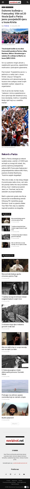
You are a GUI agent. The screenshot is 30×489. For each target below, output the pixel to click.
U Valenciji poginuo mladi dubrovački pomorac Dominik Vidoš (13, 372)
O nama (8, 480)
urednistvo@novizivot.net (20, 463)
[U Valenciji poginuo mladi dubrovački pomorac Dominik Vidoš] (15, 361)
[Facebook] (6, 474)
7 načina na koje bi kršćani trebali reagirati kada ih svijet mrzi (19, 228)
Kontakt (20, 480)
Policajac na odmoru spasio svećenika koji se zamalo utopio (14, 396)
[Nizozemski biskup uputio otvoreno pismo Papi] (6, 220)
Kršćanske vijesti (9, 7)
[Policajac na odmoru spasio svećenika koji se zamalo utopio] (15, 386)
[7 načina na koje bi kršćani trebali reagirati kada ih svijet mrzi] (6, 228)
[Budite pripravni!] (15, 409)
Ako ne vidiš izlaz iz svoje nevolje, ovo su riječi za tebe (14, 348)
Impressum (14, 480)
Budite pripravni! (8, 418)
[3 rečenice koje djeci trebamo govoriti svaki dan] (6, 237)
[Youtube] (24, 474)
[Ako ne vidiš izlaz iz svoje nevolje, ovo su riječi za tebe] (6, 245)
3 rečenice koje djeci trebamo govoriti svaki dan (13, 326)
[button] (3, 2)
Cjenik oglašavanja (21, 482)
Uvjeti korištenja (15, 484)
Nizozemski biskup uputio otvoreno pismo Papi (11, 275)
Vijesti (3, 7)
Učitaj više (14, 423)
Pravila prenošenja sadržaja (9, 482)
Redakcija (6, 25)
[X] (19, 474)
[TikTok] (15, 474)
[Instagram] (10, 474)
